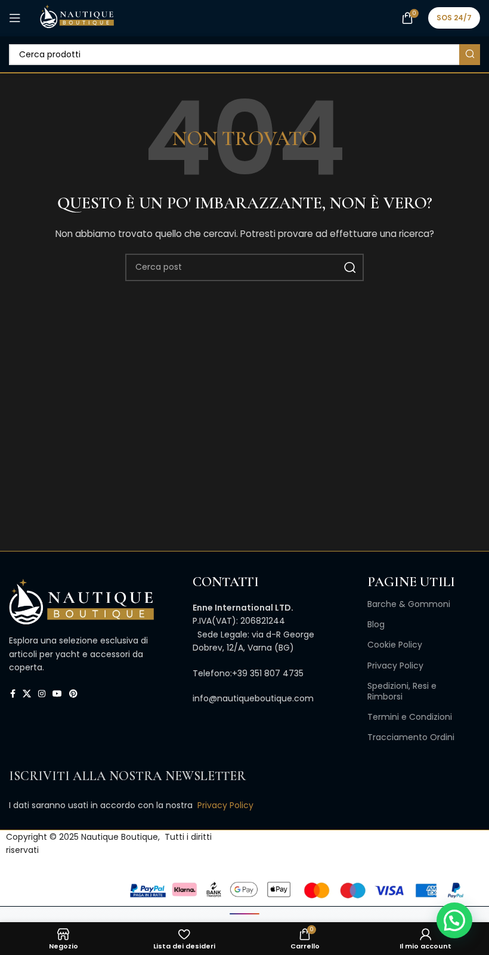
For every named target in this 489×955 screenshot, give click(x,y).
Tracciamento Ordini (410, 737)
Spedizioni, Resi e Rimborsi (402, 691)
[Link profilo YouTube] (57, 694)
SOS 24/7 (454, 18)
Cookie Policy (394, 645)
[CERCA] (469, 54)
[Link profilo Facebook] (13, 694)
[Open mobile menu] (15, 18)
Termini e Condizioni (409, 717)
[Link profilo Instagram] (42, 694)
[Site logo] (76, 17)
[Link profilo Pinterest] (73, 694)
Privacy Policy (395, 665)
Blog (376, 624)
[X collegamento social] (27, 694)
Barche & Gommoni (408, 604)
